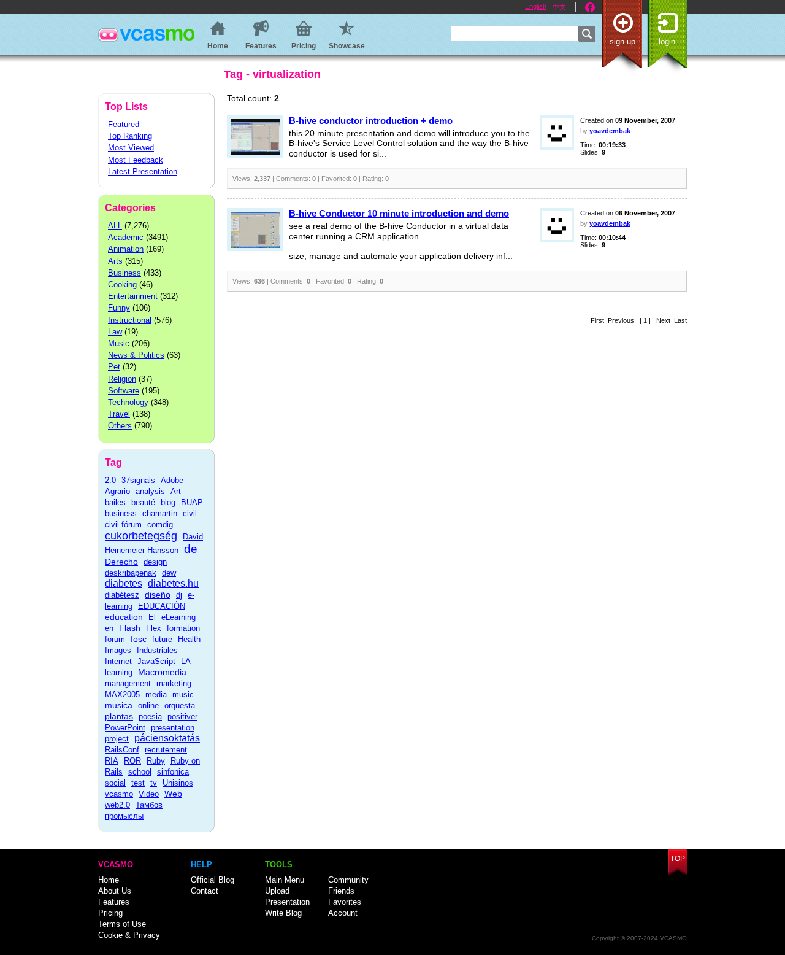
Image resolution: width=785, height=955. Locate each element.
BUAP (192, 502)
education (124, 617)
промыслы (124, 816)
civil (190, 513)
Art (175, 491)
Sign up (622, 41)
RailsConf (122, 749)
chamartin (159, 513)
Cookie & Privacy (129, 935)
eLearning (178, 617)
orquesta (179, 705)
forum (115, 639)
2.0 (110, 480)
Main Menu (284, 879)
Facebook (590, 7)
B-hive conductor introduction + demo (371, 120)
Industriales (157, 650)
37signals (138, 480)
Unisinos (178, 782)
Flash (129, 628)
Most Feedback (135, 159)
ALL (115, 225)
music (183, 694)
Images (118, 650)
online (148, 705)
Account (343, 913)
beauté (143, 502)
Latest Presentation (142, 171)
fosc (139, 639)
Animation (126, 248)
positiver (182, 716)
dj (179, 595)
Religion (122, 379)
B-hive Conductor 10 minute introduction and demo (399, 213)
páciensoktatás (167, 738)
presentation (172, 727)
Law (115, 331)
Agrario (117, 491)
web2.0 (117, 805)
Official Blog (212, 879)
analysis (150, 491)
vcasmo (119, 793)
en (109, 628)
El (152, 617)
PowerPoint (125, 727)
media (156, 694)
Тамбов (149, 805)
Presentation (287, 902)
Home (108, 879)
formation (183, 628)
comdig (160, 524)
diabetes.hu (173, 583)
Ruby (156, 760)
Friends (341, 890)
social (115, 782)
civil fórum (123, 524)
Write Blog (283, 913)
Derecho (121, 561)
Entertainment (133, 296)
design (155, 561)
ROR (132, 760)
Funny (119, 307)
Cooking (122, 284)
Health (189, 639)
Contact (204, 890)
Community (348, 879)
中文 (559, 6)
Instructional (129, 320)
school (139, 771)
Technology (128, 402)
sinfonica (173, 771)
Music (118, 343)
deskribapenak (130, 573)
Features (113, 902)
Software (123, 390)
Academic (126, 237)
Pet (114, 366)
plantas (119, 716)
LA (186, 661)
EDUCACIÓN (161, 606)
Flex (153, 628)
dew (169, 573)
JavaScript (156, 661)
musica (118, 705)
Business (124, 272)
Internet (118, 661)
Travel (119, 414)
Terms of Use (122, 924)
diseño (157, 595)
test (138, 782)
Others (120, 425)
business (121, 513)
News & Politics (136, 355)
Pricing (110, 913)
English (535, 6)
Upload (277, 890)
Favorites (344, 902)
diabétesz (122, 595)
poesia (150, 716)
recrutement (166, 749)
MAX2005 (122, 694)
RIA (111, 760)
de (190, 549)
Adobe (172, 480)
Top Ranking (130, 136)
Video (149, 793)
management (128, 683)
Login (667, 41)
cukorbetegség (141, 536)
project (117, 738)
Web (173, 793)
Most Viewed (131, 147)
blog (168, 502)
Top (677, 858)
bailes (115, 502)
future (162, 639)
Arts (115, 261)
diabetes (123, 583)
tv (153, 782)
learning (118, 672)
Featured (123, 124)
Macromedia (162, 672)
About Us (114, 890)
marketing (173, 683)
